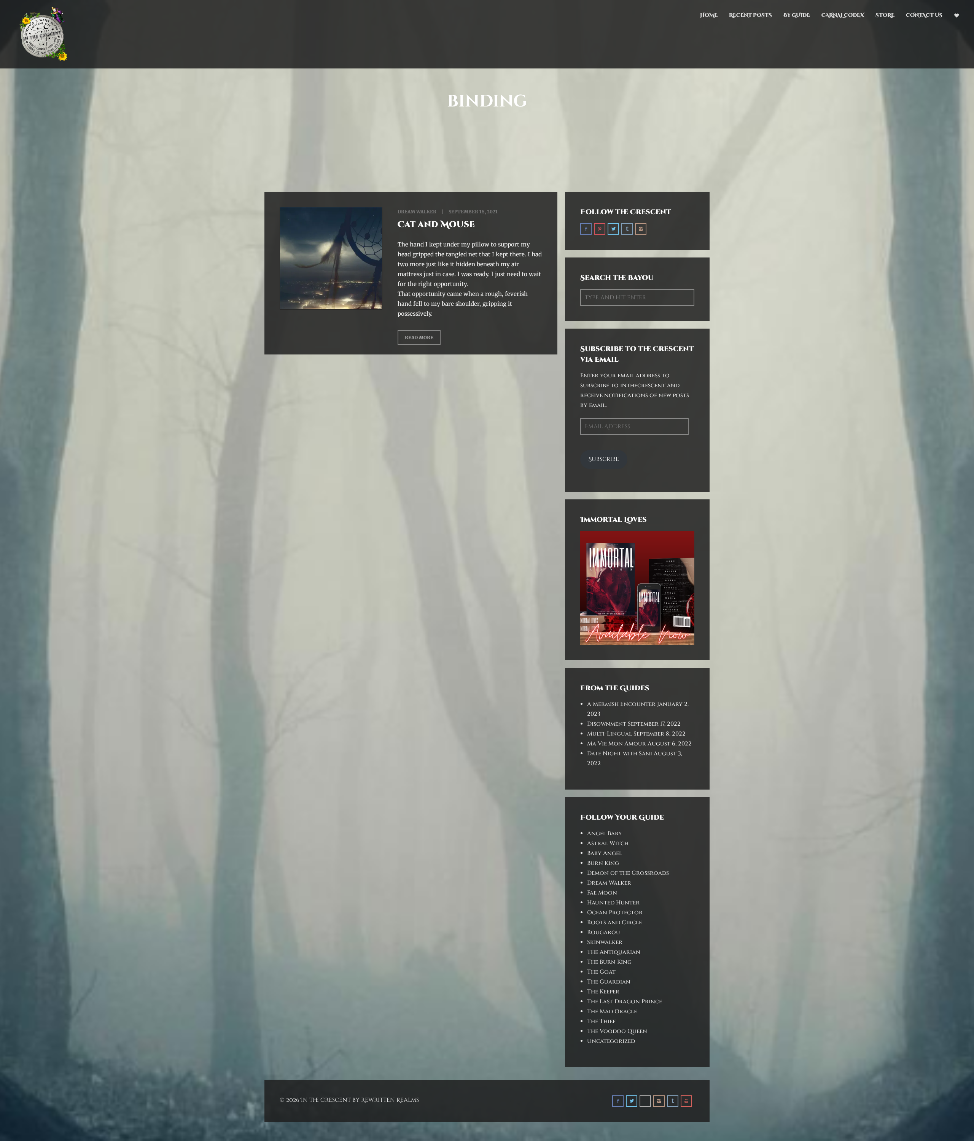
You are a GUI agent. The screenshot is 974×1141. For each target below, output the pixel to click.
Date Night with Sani (619, 754)
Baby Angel (604, 853)
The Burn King (609, 962)
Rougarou (603, 932)
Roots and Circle (614, 922)
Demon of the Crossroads (628, 873)
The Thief (601, 1021)
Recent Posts (750, 15)
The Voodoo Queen (617, 1031)
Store (884, 15)
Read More (419, 337)
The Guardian (608, 982)
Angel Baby (604, 833)
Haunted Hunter (613, 903)
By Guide (796, 15)
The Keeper (603, 992)
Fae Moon (602, 893)
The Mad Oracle (612, 1011)
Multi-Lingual (609, 734)
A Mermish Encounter (621, 704)
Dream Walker (417, 212)
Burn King (603, 863)
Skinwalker (604, 942)
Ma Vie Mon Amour (616, 744)
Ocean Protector (615, 913)
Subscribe (604, 459)
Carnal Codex (842, 15)
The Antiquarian (613, 952)
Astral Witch (608, 843)
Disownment (606, 724)
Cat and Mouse (436, 224)
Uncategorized (611, 1041)
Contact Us (924, 15)
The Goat (601, 972)
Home (709, 15)
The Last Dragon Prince (624, 1002)
